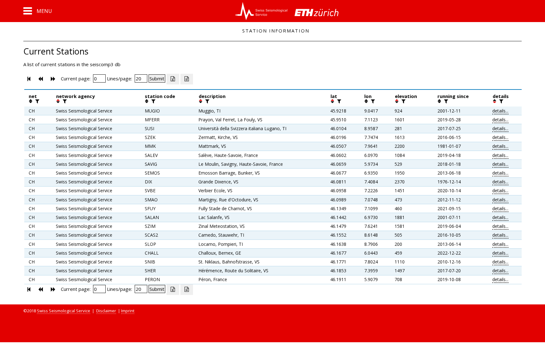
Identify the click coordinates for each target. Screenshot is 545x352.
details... (500, 111)
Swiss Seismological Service (63, 311)
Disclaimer (106, 311)
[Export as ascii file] (186, 79)
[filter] (36, 101)
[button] (37, 11)
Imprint (127, 311)
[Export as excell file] (173, 79)
